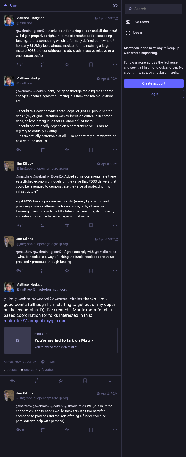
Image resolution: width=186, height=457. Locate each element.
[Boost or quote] (42, 64)
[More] (115, 64)
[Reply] (12, 380)
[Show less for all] (115, 5)
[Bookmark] (91, 64)
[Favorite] (67, 64)
